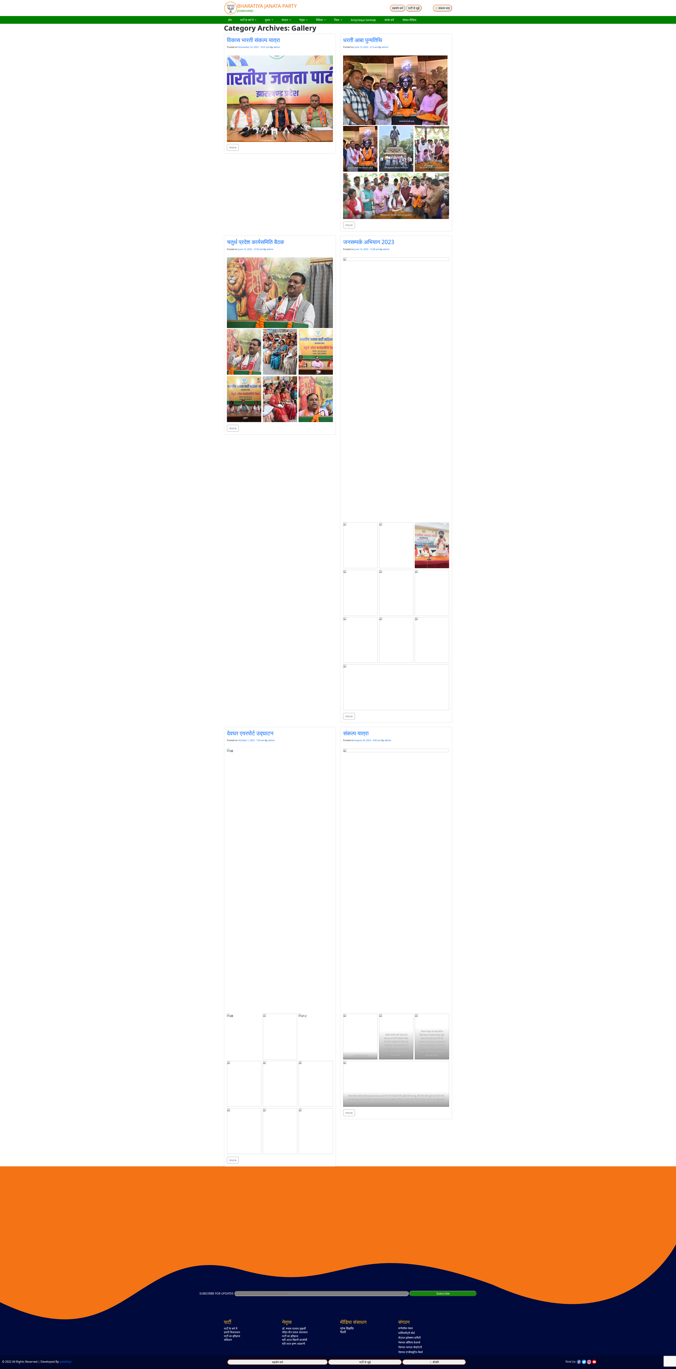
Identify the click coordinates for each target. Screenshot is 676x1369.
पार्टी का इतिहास (232, 1336)
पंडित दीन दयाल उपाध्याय (295, 1332)
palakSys (66, 1362)
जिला (337, 20)
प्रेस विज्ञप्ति (347, 1328)
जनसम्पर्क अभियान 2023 (368, 242)
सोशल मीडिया (409, 20)
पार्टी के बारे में (247, 20)
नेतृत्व (302, 20)
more (232, 147)
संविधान (228, 1340)
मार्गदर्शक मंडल (405, 1328)
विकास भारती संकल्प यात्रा (253, 40)
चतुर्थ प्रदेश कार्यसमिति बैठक (255, 242)
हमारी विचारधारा (232, 1332)
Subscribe (443, 1293)
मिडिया (320, 20)
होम (230, 20)
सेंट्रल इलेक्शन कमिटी (409, 1338)
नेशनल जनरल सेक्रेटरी (410, 1347)
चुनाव (268, 20)
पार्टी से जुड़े (414, 8)
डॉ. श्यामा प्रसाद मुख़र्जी (294, 1328)
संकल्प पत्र (444, 8)
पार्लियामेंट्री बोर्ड (406, 1333)
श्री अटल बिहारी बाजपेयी (294, 1340)
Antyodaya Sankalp (363, 20)
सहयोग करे (397, 8)
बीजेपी (436, 1362)
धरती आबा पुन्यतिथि (362, 40)
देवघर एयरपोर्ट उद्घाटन (250, 733)
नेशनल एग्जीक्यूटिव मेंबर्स (410, 1352)
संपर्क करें (389, 20)
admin (276, 47)
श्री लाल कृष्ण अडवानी (293, 1344)
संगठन (285, 20)
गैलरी (343, 1332)
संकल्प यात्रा (356, 733)
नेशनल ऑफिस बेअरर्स (409, 1342)
